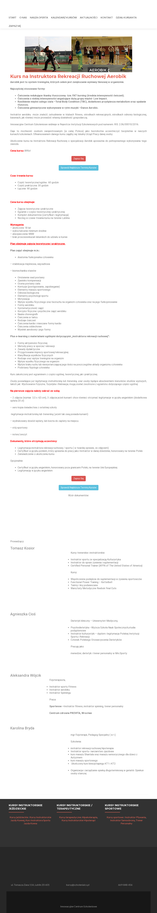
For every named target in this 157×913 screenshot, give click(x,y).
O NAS (23, 17)
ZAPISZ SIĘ (15, 25)
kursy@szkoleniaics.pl (77, 884)
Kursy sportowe (115, 817)
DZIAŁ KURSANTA (126, 17)
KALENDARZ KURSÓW (64, 17)
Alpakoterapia (89, 817)
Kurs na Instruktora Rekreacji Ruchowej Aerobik (68, 76)
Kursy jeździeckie (19, 817)
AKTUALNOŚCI (89, 17)
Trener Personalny (132, 822)
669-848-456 (125, 884)
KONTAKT (107, 17)
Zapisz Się (78, 158)
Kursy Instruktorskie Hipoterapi (78, 820)
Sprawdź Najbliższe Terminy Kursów (78, 167)
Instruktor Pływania (135, 817)
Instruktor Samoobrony (122, 820)
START (12, 17)
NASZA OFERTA (39, 17)
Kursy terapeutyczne (70, 817)
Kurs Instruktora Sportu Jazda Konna (37, 822)
